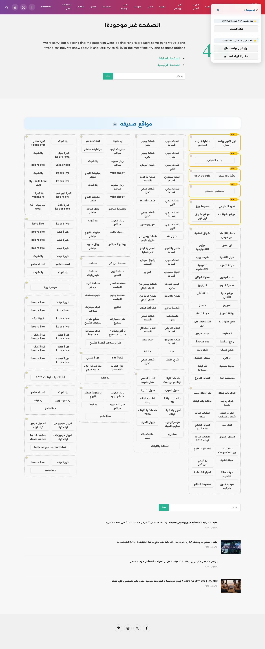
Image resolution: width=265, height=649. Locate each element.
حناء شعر (147, 339)
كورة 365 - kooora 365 (62, 206)
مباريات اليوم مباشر (117, 151)
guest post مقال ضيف (147, 380)
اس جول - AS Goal (38, 206)
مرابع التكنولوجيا (202, 247)
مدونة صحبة (227, 366)
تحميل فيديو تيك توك (38, 425)
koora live (38, 164)
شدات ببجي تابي (147, 154)
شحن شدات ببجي (172, 285)
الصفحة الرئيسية (168, 65)
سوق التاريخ (147, 390)
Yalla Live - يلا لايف (38, 182)
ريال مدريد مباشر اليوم (117, 394)
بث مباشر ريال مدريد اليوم (92, 367)
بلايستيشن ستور (172, 317)
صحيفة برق (202, 206)
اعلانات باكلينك (160, 446)
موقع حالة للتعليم (227, 474)
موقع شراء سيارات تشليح (92, 320)
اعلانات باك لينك (147, 435)
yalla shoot (93, 141)
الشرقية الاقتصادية (202, 267)
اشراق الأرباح (202, 377)
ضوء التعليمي (227, 206)
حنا (172, 351)
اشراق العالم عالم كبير (202, 426)
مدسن (202, 305)
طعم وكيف (227, 349)
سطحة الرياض (117, 263)
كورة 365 (117, 357)
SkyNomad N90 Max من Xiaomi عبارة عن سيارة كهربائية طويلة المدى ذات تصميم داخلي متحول (164, 581)
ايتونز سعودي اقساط (172, 178)
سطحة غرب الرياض (93, 285)
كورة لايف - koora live (62, 336)
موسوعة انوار (227, 377)
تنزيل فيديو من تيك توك (63, 425)
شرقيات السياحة (202, 367)
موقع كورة (50, 287)
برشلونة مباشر (92, 149)
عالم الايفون (227, 277)
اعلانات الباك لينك (202, 414)
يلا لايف (105, 377)
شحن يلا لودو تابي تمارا (147, 250)
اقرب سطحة (92, 295)
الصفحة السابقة (169, 58)
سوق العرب (172, 390)
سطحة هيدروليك (93, 273)
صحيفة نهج (227, 285)
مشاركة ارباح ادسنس (202, 143)
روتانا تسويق (226, 313)
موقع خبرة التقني (226, 295)
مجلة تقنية (226, 460)
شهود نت (202, 349)
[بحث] (7, 7)
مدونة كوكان (202, 277)
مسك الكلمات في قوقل (226, 235)
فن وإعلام (177, 7)
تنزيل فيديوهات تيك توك (62, 437)
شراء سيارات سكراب (92, 308)
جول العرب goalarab (117, 367)
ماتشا (147, 351)
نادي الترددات (227, 321)
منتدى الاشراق (227, 436)
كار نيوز (202, 285)
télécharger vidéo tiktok (50, 447)
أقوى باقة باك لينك (172, 412)
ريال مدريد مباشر (117, 162)
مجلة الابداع (202, 313)
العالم (81, 7)
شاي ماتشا (172, 359)
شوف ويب (202, 257)
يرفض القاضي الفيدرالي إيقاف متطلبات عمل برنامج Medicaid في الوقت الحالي (173, 562)
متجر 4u (172, 236)
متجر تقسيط (147, 200)
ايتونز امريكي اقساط (147, 261)
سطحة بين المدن (117, 273)
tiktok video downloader (38, 437)
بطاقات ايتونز (148, 307)
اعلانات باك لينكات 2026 (50, 377)
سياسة (106, 7)
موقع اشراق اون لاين (202, 216)
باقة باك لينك (226, 175)
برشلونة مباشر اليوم (92, 394)
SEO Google (202, 175)
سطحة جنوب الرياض (117, 296)
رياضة (208, 7)
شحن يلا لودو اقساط (147, 178)
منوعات (138, 7)
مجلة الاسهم (227, 265)
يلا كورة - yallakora (38, 194)
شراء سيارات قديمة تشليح (105, 342)
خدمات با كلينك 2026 (147, 412)
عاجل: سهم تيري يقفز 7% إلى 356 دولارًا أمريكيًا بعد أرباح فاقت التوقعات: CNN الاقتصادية (167, 542)
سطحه (93, 263)
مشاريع (172, 434)
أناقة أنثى (202, 293)
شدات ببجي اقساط (172, 142)
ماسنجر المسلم (214, 191)
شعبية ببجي (172, 307)
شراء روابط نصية (226, 402)
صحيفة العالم (202, 484)
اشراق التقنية (202, 233)
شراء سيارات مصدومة (92, 332)
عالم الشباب (214, 160)
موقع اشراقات (226, 214)
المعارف (227, 333)
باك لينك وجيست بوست (227, 450)
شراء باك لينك (226, 392)
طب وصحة (124, 7)
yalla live (105, 416)
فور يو (147, 272)
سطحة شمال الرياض (117, 285)
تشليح (117, 307)
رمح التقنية (227, 341)
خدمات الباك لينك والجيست (172, 380)
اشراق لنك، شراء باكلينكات (227, 414)
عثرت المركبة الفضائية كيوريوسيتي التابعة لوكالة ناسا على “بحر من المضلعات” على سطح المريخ (161, 523)
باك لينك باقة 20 (172, 400)
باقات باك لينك (202, 400)
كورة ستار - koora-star (38, 142)
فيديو (93, 7)
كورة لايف (63, 231)
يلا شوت (117, 141)
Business (46, 7)
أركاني (227, 357)
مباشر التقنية (202, 357)
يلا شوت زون (62, 400)
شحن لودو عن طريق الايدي (147, 297)
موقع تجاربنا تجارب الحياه (172, 424)
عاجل (150, 7)
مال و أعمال (196, 7)
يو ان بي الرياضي (202, 462)
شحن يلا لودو (172, 295)
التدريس (227, 424)
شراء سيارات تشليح (117, 320)
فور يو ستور (147, 224)
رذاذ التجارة (202, 341)
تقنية (162, 7)
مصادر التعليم (202, 448)
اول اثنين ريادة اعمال (227, 143)
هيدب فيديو (202, 333)
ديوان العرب (148, 422)
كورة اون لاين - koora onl (62, 194)
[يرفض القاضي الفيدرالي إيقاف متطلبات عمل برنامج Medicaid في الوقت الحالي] (231, 566)
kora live (38, 223)
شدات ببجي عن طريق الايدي (147, 238)
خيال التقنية (227, 257)
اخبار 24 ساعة (202, 472)
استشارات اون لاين (202, 323)
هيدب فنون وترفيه (227, 486)
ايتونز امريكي (147, 164)
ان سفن (227, 245)
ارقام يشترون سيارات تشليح (117, 332)
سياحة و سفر (66, 7)
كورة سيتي (92, 357)
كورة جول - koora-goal (62, 154)
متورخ (227, 305)
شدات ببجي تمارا (147, 142)
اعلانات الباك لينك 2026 (202, 438)
